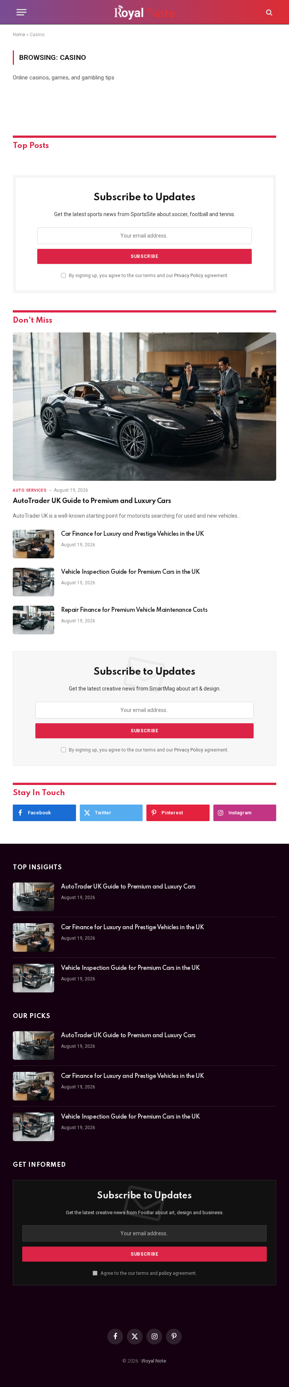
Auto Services (29, 490)
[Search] (268, 12)
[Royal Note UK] (144, 12)
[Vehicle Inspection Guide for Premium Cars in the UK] (33, 582)
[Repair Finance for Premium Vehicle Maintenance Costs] (33, 620)
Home (19, 34)
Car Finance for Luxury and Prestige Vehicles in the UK (132, 534)
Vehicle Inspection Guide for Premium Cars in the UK (130, 572)
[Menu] (21, 12)
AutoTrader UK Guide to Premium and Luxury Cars (92, 501)
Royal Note (154, 1361)
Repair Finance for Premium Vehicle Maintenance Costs (134, 610)
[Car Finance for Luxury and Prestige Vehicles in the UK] (33, 544)
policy (165, 1273)
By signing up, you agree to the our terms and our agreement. (148, 275)
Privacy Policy (188, 275)
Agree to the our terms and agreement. (148, 1273)
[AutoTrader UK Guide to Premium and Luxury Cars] (144, 406)
